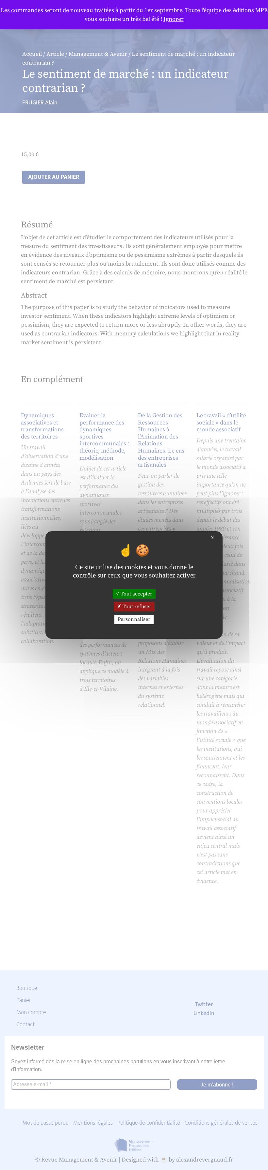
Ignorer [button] (173, 19)
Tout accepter (135, 593)
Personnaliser (134, 619)
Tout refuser (136, 606)
